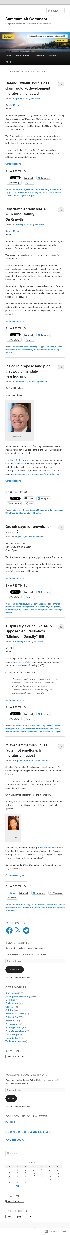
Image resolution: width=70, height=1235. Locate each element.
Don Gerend (18, 192)
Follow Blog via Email (26, 1074)
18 (61, 210)
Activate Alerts (14, 969)
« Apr (16, 1185)
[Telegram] (26, 930)
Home (8, 55)
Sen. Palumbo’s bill (21, 661)
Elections (10, 999)
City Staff (50, 346)
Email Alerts (17, 942)
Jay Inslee (58, 510)
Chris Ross (35, 725)
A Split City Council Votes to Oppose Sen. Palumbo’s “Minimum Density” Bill (28, 631)
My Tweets (10, 1121)
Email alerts (39, 55)
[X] (18, 930)
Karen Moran (55, 192)
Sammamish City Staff (47, 349)
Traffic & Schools (14, 1041)
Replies (31, 195)
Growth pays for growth (49, 606)
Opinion (42, 603)
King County (32, 603)
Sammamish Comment (26, 19)
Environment (11, 1003)
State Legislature (17, 1030)
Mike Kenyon (20, 195)
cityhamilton (41, 381)
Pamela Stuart (12, 731)
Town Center (56, 189)
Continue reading (14, 163)
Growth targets (29, 349)
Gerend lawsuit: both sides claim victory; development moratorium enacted (27, 88)
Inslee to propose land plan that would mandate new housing (27, 371)
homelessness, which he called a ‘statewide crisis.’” (36, 473)
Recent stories (22, 55)
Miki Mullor (36, 98)
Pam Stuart (54, 728)
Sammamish (25, 512)
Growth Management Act (36, 192)
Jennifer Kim (28, 907)
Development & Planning (37, 189)
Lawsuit (9, 195)
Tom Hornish (44, 731)
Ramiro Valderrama (29, 731)
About (8, 61)
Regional (9, 1020)
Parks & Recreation (15, 1013)
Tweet (12, 892)
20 (61, 627)
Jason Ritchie (28, 728)
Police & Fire (11, 1017)
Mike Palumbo (11, 512)
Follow (11, 1098)
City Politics (19, 189)
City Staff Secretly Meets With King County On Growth (25, 214)
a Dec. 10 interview (17, 459)
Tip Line (52, 55)
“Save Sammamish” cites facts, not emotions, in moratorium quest (26, 750)
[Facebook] (9, 930)
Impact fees (10, 609)
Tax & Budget (12, 1034)
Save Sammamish (47, 847)
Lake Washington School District (45, 609)
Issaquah (13, 1023)
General (17, 510)
